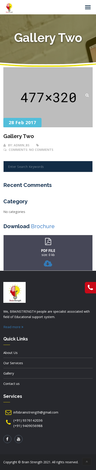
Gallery (8, 373)
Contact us (11, 383)
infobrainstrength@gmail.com (35, 412)
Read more (12, 327)
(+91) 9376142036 (28, 420)
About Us (10, 352)
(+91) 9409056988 (28, 425)
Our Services (13, 363)
